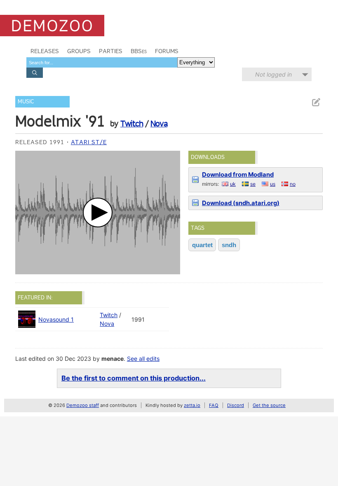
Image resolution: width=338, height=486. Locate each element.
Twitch (131, 124)
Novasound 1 (56, 319)
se (253, 184)
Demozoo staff (82, 405)
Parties (110, 51)
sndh (229, 244)
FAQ (213, 405)
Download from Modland (238, 174)
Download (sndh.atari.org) (240, 203)
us (272, 184)
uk (233, 184)
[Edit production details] (316, 102)
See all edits (143, 358)
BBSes (139, 51)
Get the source (269, 405)
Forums (166, 51)
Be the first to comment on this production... (133, 378)
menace (112, 358)
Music (26, 101)
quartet (202, 244)
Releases (45, 51)
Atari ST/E (89, 142)
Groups (79, 51)
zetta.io (192, 405)
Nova (158, 124)
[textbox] (101, 62)
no (293, 184)
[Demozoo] (52, 25)
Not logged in (273, 74)
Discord (235, 405)
